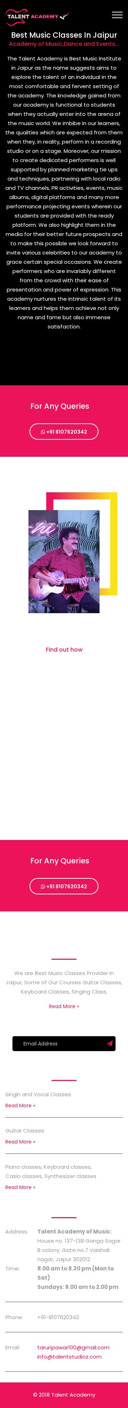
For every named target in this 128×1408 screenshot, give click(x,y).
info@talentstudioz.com (69, 1356)
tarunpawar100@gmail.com (73, 1347)
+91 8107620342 (66, 431)
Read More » (64, 1006)
